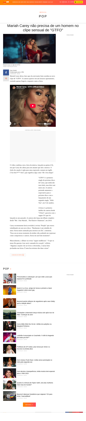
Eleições (14, 6)
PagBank (45, 2)
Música (43, 12)
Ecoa (62, 6)
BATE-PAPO (23, 2)
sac (61, 2)
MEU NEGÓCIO (30, 2)
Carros (29, 6)
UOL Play (50, 2)
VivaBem (56, 6)
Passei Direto (38, 2)
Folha (38, 6)
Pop (43, 16)
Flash (10, 6)
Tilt (59, 6)
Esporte (42, 6)
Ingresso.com (16, 2)
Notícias (19, 6)
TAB (74, 6)
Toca (79, 6)
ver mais (28, 404)
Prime (76, 6)
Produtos (6, 6)
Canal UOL (66, 6)
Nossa (71, 6)
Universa (51, 6)
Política (24, 6)
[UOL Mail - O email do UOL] (64, 2)
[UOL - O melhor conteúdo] (6, 2)
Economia (34, 6)
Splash (47, 6)
